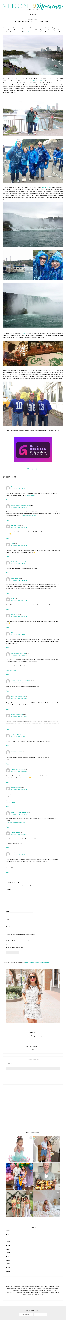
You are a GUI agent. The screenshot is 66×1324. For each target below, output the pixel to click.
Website (8, 926)
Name (8, 911)
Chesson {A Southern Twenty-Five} (21, 680)
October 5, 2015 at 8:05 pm (19, 753)
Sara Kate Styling (16, 787)
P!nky (13, 598)
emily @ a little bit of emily (18, 734)
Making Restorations (17, 714)
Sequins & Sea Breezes (29, 515)
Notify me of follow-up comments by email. (17, 941)
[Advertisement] (33, 1111)
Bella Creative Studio (47, 1321)
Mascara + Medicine (16, 751)
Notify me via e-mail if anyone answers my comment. (21, 934)
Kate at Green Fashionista (18, 653)
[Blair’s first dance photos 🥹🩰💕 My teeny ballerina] (19, 1149)
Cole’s (23, 333)
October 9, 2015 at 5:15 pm (19, 855)
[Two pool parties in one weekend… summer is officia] (19, 1203)
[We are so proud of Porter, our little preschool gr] (19, 1176)
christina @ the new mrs (18, 696)
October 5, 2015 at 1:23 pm (19, 635)
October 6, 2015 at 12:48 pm (19, 789)
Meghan (30, 31)
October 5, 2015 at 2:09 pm (19, 682)
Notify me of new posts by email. (15, 947)
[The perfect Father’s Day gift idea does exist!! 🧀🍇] (46, 1176)
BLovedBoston (15, 487)
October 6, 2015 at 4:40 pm (19, 814)
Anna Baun (14, 853)
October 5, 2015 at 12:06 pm (19, 527)
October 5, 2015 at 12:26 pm (19, 545)
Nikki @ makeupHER (16, 633)
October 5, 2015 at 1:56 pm (19, 655)
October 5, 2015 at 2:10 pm (19, 698)
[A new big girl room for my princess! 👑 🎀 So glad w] (46, 1203)
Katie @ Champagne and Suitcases (21, 562)
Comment (9, 889)
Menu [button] (34, 14)
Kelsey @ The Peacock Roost (19, 812)
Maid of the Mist (46, 187)
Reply (7, 499)
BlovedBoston (31, 495)
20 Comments (9, 477)
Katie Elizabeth (15, 578)
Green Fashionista (11, 670)
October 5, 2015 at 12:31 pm (19, 616)
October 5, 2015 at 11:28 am (19, 489)
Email (8, 919)
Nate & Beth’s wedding (36, 80)
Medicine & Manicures (33, 6)
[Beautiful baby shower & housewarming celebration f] (46, 1149)
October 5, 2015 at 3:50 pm (19, 736)
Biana (24, 31)
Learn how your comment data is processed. (37, 962)
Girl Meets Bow (15, 525)
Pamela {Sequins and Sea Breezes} (20, 505)
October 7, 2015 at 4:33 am (18, 834)
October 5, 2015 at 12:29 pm (19, 580)
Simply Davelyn (15, 832)
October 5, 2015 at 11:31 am (19, 507)
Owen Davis (14, 614)
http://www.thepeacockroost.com (15, 822)
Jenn (12, 543)
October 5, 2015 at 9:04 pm (19, 771)
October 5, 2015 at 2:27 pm (19, 716)
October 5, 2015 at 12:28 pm (19, 564)
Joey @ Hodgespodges (17, 769)
